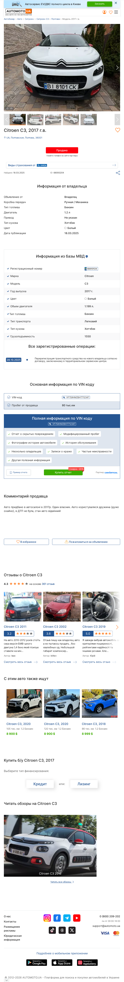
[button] (117, 12)
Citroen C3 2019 (94, 626)
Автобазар (9, 19)
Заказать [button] (100, 3)
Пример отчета (20, 472)
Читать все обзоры (61, 881)
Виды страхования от (22, 165)
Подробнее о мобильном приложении (62, 953)
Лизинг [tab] (84, 784)
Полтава (55, 19)
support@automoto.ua (106, 925)
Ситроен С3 (42, 19)
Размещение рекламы (12, 928)
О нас (7, 916)
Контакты (10, 921)
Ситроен (29, 19)
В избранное (28, 541)
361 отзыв (48, 583)
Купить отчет (69, 471)
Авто (19, 19)
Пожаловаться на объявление (88, 541)
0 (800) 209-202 (110, 916)
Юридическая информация (13, 937)
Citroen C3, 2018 (94, 724)
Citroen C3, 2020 (18, 724)
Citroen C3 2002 (55, 626)
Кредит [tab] (40, 784)
